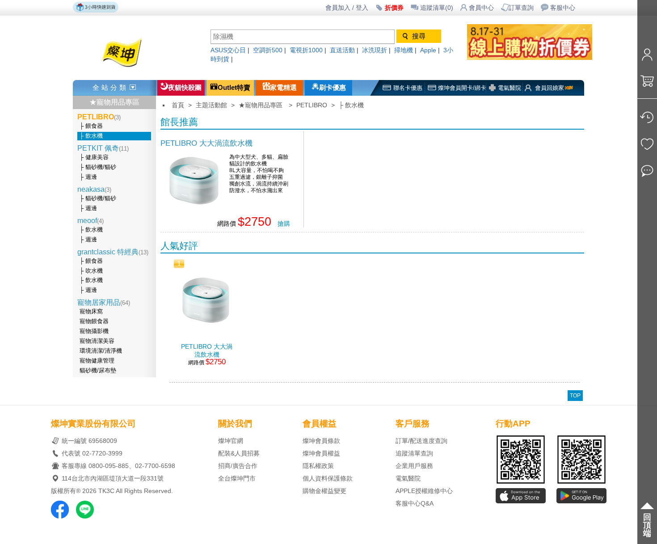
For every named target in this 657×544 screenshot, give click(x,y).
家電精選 (283, 87)
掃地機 (403, 50)
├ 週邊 (88, 177)
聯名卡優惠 (407, 87)
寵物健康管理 (97, 361)
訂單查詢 (521, 7)
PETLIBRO (311, 105)
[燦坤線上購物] (137, 68)
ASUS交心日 (228, 50)
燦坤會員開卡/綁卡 (462, 87)
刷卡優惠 (332, 87)
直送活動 (342, 50)
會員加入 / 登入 (346, 7)
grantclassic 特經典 (112, 252)
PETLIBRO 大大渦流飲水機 (206, 143)
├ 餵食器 (91, 126)
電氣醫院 (509, 87)
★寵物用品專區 (114, 102)
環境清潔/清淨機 (101, 351)
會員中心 (481, 7)
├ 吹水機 (91, 271)
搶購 (284, 223)
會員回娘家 (549, 87)
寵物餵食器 (94, 321)
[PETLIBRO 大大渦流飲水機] (193, 211)
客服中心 (562, 7)
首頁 (178, 105)
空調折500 (267, 50)
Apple (428, 50)
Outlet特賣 (234, 87)
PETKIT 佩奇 (103, 148)
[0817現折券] (538, 57)
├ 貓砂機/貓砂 (98, 167)
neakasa (94, 189)
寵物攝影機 (94, 331)
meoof (90, 220)
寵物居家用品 (103, 302)
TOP (575, 395)
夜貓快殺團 (185, 87)
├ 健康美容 (94, 157)
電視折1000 (306, 50)
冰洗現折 (374, 50)
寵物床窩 (91, 311)
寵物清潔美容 (97, 341)
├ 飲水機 (91, 136)
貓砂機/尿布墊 (98, 370)
